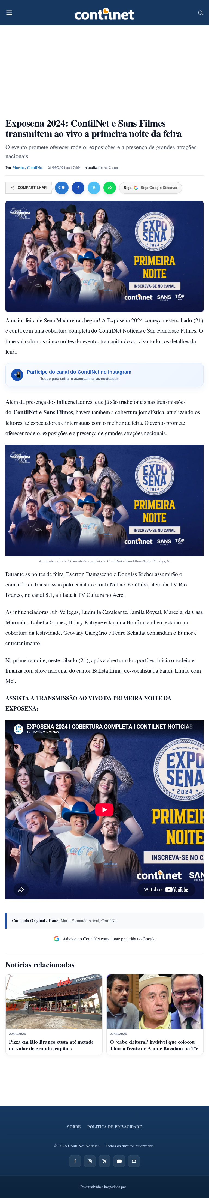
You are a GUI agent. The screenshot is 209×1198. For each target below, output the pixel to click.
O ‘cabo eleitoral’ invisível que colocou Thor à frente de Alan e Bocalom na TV (154, 1045)
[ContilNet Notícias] (104, 12)
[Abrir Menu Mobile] (9, 13)
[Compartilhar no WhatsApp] (109, 188)
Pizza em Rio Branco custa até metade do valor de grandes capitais (51, 1045)
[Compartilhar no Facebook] (78, 188)
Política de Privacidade (114, 1127)
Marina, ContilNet (28, 167)
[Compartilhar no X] (94, 188)
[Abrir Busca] (201, 13)
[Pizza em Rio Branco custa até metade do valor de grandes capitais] (54, 1001)
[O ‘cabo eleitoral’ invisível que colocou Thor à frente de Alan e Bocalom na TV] (155, 1001)
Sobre (74, 1127)
